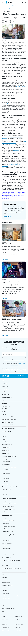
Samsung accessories (7, 543)
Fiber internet (5, 386)
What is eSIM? (5, 565)
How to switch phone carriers (9, 456)
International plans (6, 434)
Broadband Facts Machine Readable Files (11, 596)
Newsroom (4, 580)
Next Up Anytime (6, 447)
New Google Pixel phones (8, 506)
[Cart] (22, 2)
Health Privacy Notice (19, 624)
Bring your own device (7, 461)
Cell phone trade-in (6, 464)
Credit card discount (6, 489)
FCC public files (18, 630)
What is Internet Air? (6, 557)
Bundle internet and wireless (8, 554)
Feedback (4, 605)
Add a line (4, 436)
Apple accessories (6, 537)
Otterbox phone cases (7, 545)
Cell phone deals (5, 478)
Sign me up (14, 359)
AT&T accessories (6, 540)
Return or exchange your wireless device (11, 568)
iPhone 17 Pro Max (6, 406)
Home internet (5, 389)
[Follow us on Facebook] (3, 21)
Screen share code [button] (6, 598)
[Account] (25, 2)
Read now (4, 259)
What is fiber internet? (7, 563)
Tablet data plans (6, 442)
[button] (14, 21)
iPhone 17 (4, 414)
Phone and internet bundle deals (9, 486)
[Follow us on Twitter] (6, 21)
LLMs (3, 611)
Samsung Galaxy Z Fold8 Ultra (9, 419)
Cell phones (4, 383)
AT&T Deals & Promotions (8, 476)
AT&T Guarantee (6, 593)
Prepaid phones (5, 400)
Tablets (3, 391)
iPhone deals (5, 481)
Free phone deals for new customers (10, 492)
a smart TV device (20, 86)
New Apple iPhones (6, 501)
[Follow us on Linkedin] (10, 21)
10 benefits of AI (6, 244)
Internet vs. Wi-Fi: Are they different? (12, 319)
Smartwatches (5, 394)
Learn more (7, 216)
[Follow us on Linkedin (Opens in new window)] (25, 376)
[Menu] (2, 2)
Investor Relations (6, 582)
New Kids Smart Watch (7, 531)
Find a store (4, 577)
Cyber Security (17, 627)
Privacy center (17, 619)
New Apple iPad (5, 518)
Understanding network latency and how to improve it (14, 281)
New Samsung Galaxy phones (9, 503)
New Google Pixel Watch (7, 529)
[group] (14, 381)
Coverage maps (5, 619)
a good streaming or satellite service (10, 66)
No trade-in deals (6, 494)
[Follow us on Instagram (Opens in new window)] (23, 376)
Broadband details (5, 627)
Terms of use (4, 621)
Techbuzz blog (5, 603)
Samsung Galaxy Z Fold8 (7, 422)
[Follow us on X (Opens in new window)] (18, 376)
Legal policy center (5, 630)
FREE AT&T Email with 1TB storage (8, 608)
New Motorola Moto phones (8, 509)
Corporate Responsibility (7, 585)
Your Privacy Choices (19, 621)
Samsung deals (5, 484)
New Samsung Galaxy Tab (8, 520)
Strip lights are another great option (14, 142)
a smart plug (16, 150)
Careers (4, 588)
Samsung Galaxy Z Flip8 (7, 425)
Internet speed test (6, 459)
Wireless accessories (7, 397)
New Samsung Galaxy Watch (8, 526)
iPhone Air (4, 411)
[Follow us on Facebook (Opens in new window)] (20, 376)
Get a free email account (17, 364)
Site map (3, 616)
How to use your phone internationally (11, 560)
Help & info (4, 590)
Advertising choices (18, 616)
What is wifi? (5, 571)
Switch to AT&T (5, 453)
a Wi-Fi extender (9, 103)
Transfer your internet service (9, 467)
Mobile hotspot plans (7, 444)
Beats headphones (6, 548)
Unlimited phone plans (7, 431)
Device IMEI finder (6, 469)
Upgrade (4, 439)
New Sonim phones (6, 511)
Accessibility (4, 624)
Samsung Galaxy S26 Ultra (8, 417)
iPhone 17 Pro (5, 408)
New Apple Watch (6, 523)
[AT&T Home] (9, 2)
